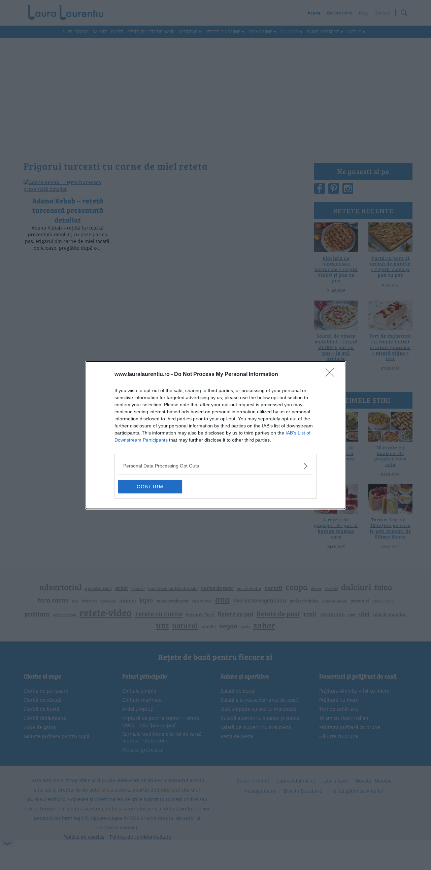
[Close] (332, 374)
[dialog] (215, 435)
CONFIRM (150, 486)
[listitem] (215, 465)
